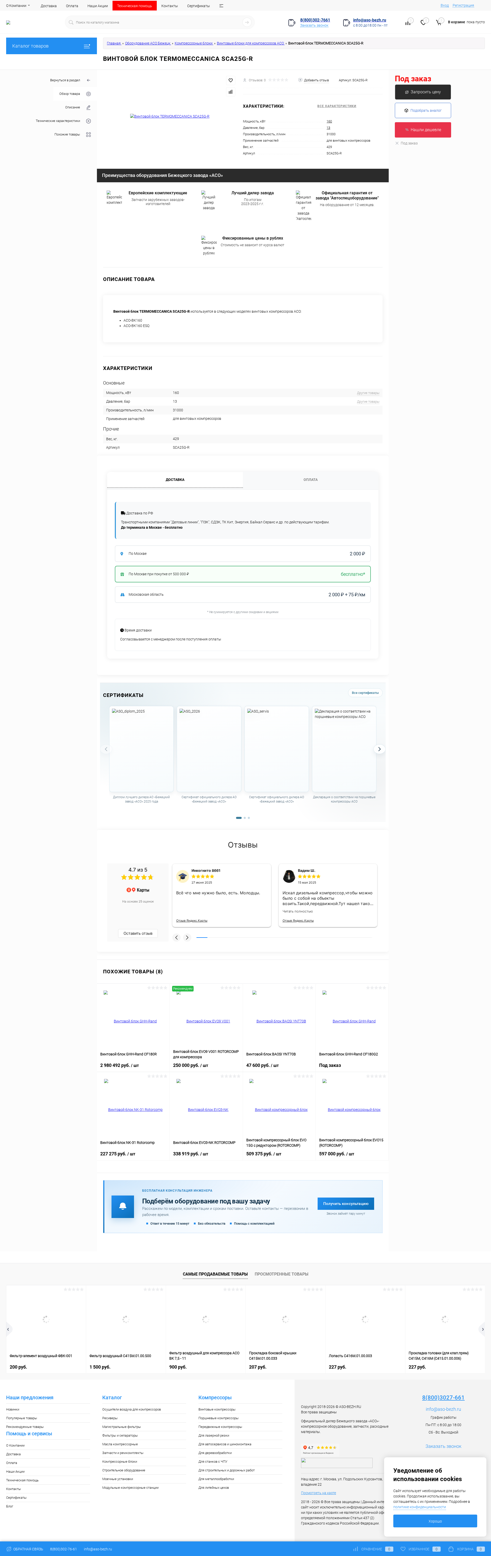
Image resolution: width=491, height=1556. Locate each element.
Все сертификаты (365, 693)
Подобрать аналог (426, 110)
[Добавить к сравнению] (230, 91)
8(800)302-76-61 (63, 1549)
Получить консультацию (346, 1203)
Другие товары (368, 393)
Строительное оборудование (123, 1470)
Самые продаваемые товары (215, 1274)
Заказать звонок (314, 25)
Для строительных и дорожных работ (226, 1470)
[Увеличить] (170, 116)
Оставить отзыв (138, 933)
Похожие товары (67, 135)
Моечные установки (117, 1479)
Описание (72, 107)
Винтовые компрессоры (217, 1409)
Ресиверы (110, 1418)
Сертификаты (198, 6)
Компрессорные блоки (119, 1461)
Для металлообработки (216, 1479)
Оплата (72, 6)
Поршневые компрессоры (218, 1418)
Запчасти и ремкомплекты (122, 1453)
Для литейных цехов (213, 1488)
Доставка (49, 6)
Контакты (169, 6)
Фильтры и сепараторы (120, 1435)
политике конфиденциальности (419, 1507)
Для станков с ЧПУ (212, 1461)
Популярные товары (21, 1418)
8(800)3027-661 (443, 1397)
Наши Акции (97, 6)
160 (329, 121)
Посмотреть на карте (318, 1493)
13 (328, 128)
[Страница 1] (239, 818)
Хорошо (435, 1521)
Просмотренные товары (281, 1274)
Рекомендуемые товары (25, 1427)
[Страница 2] (245, 818)
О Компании (16, 6)
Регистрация (463, 5)
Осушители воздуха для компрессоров (131, 1409)
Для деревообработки (215, 1453)
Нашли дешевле (426, 129)
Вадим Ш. (306, 870)
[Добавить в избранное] (230, 80)
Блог (9, 1506)
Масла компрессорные (120, 1444)
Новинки (12, 1409)
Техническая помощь (134, 6)
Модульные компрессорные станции (130, 1488)
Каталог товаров (30, 46)
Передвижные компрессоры (220, 1427)
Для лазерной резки (213, 1435)
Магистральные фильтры (121, 1427)
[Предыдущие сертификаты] (106, 749)
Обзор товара (69, 94)
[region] (242, 760)
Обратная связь (28, 1549)
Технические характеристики (58, 121)
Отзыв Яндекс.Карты (191, 920)
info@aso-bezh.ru (443, 1409)
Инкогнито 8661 (206, 870)
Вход (445, 5)
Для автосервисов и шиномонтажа (224, 1444)
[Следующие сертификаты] (379, 749)
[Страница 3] (249, 818)
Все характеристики (336, 106)
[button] (176, 937)
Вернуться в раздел (65, 80)
